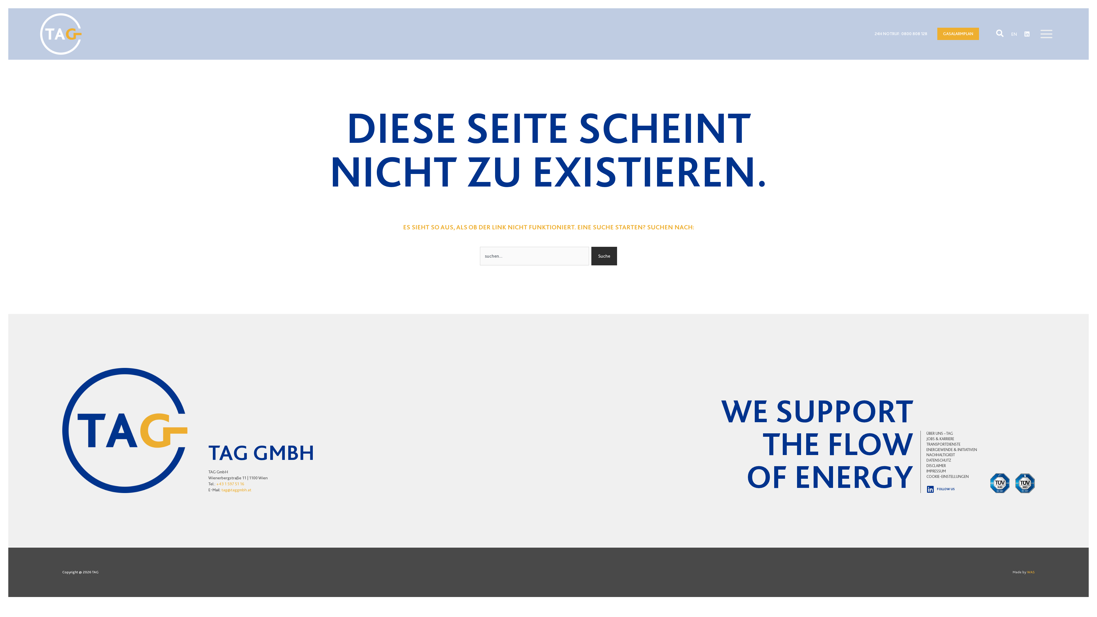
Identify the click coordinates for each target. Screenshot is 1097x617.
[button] (1000, 33)
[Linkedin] (1027, 34)
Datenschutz (938, 460)
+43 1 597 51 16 (230, 483)
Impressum (936, 471)
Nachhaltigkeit (940, 454)
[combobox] (534, 256)
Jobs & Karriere (940, 438)
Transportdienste (943, 444)
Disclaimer (936, 465)
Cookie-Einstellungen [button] (947, 476)
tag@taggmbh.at (236, 489)
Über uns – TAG (939, 433)
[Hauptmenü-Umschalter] (1046, 34)
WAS (1031, 572)
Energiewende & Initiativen (951, 449)
